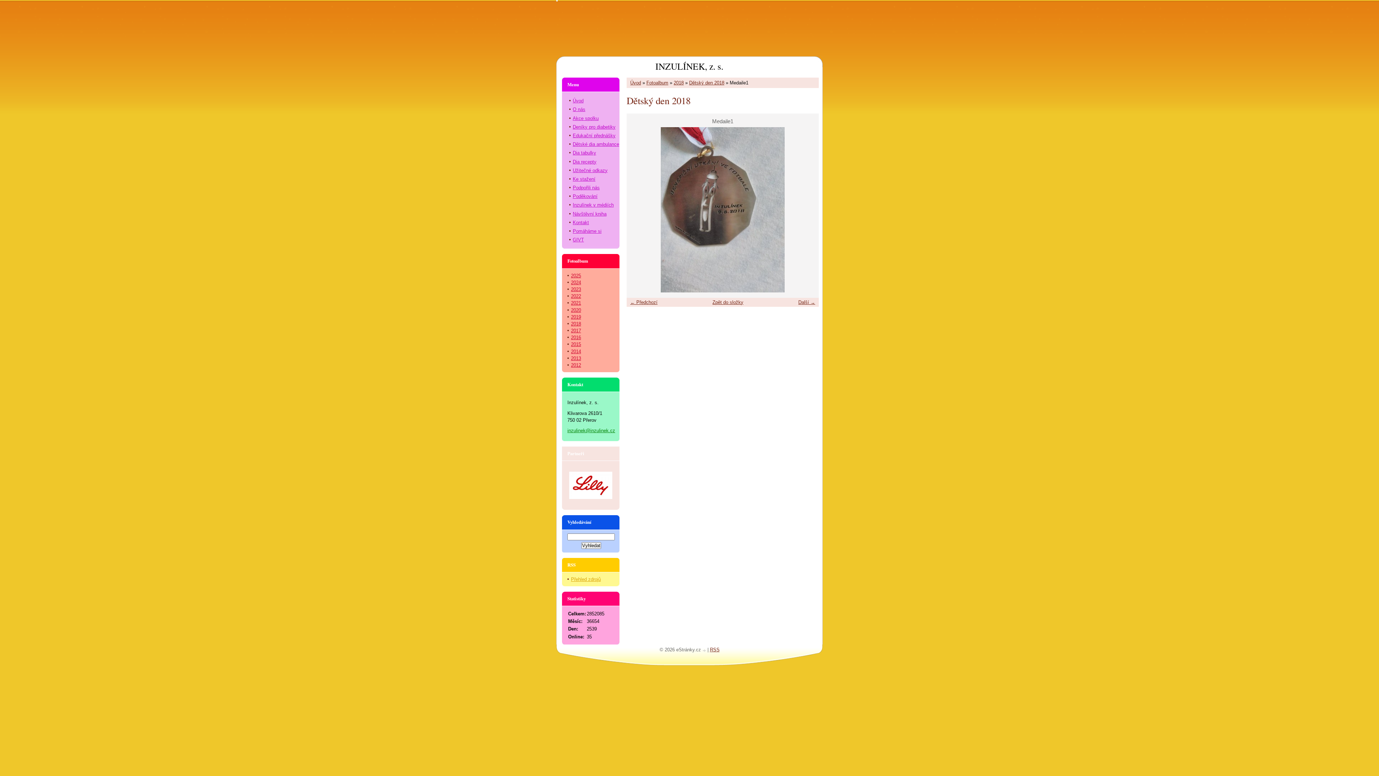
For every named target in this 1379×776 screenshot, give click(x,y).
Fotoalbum (657, 83)
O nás (579, 109)
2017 (576, 330)
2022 (576, 296)
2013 (576, 358)
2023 (576, 289)
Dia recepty (584, 162)
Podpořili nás (586, 187)
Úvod (635, 83)
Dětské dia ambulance (596, 144)
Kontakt (581, 222)
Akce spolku (586, 118)
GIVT (578, 239)
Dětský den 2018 (706, 83)
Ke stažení (584, 179)
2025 (576, 275)
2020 (576, 310)
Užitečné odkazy (590, 170)
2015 (576, 344)
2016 (576, 337)
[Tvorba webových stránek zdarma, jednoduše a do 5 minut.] (704, 650)
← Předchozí (644, 302)
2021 (576, 303)
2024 (576, 282)
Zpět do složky (727, 302)
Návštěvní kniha (590, 214)
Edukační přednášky (594, 135)
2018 (679, 83)
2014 (576, 351)
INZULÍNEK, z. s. (689, 66)
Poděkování (585, 196)
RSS (715, 649)
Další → (806, 302)
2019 (576, 317)
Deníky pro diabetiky (594, 127)
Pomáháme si (587, 231)
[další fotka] (807, 209)
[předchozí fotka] (638, 209)
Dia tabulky (584, 153)
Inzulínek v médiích (593, 205)
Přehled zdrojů (586, 579)
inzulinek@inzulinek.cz (591, 430)
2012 (576, 365)
